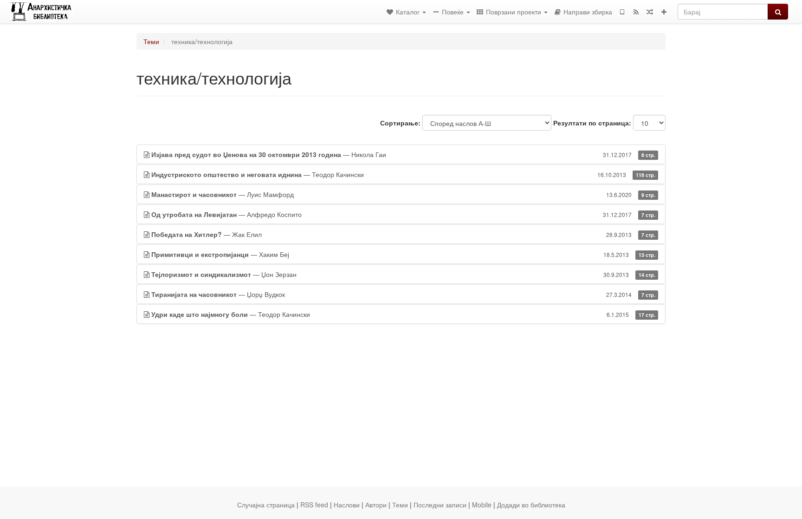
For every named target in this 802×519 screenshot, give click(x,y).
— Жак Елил (403, 234)
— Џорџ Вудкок (403, 294)
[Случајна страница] (650, 11)
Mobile (482, 504)
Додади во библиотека (531, 504)
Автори (376, 504)
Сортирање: (400, 122)
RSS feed (314, 504)
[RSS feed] (636, 11)
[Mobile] (622, 11)
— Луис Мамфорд (403, 194)
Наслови (347, 504)
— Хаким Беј (403, 254)
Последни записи (440, 504)
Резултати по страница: (592, 122)
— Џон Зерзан (403, 274)
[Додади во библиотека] (664, 11)
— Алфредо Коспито (403, 214)
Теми (151, 41)
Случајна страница (266, 504)
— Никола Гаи (403, 154)
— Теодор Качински (403, 174)
